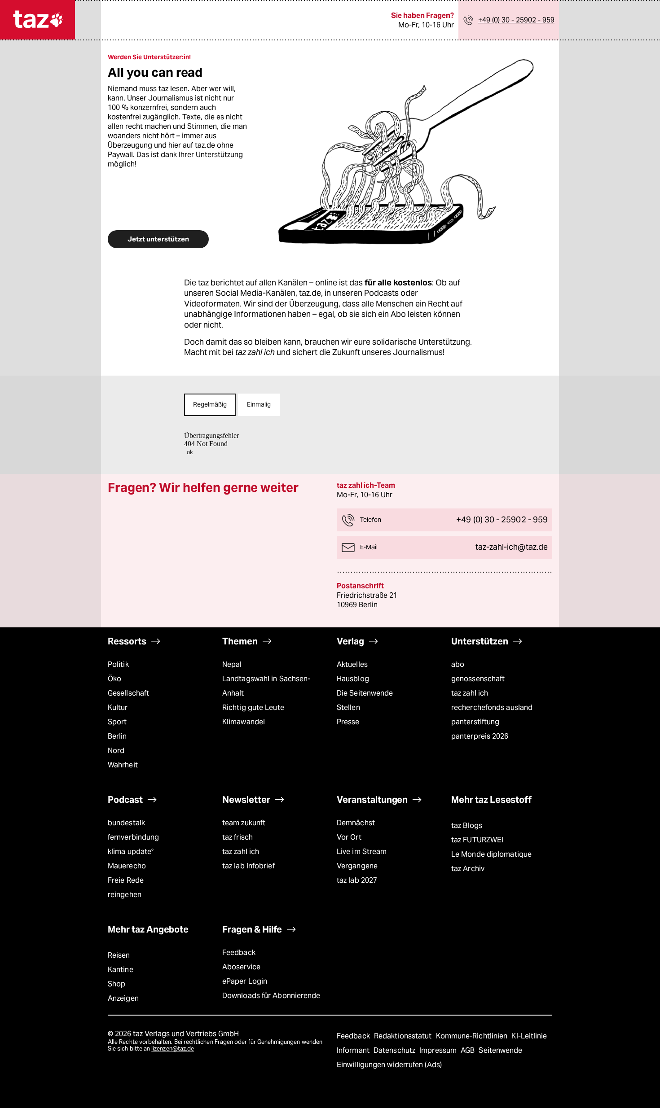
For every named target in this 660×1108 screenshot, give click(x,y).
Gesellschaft (128, 693)
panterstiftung (475, 722)
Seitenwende (500, 1050)
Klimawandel (243, 722)
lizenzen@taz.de (172, 1048)
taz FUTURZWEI (477, 840)
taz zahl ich (469, 693)
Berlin (117, 736)
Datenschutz (395, 1050)
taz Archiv (467, 868)
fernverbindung (133, 837)
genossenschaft (478, 678)
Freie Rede (126, 880)
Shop (116, 984)
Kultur (118, 707)
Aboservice (241, 967)
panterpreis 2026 (480, 736)
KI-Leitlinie (529, 1036)
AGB (468, 1050)
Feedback (238, 952)
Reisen (119, 955)
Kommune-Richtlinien (473, 1036)
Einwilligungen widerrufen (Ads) (389, 1064)
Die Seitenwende (365, 693)
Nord (116, 750)
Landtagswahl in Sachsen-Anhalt (266, 686)
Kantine (120, 969)
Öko (114, 678)
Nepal (232, 664)
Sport (117, 722)
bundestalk (126, 823)
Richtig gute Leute (253, 707)
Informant (354, 1050)
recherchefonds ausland (491, 707)
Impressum (438, 1050)
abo (457, 664)
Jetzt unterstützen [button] (158, 239)
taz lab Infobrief (248, 866)
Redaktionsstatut (404, 1036)
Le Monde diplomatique (491, 854)
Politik (118, 664)
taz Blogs (466, 825)
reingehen (124, 894)
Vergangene (357, 866)
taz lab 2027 (357, 880)
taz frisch (237, 837)
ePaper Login (244, 981)
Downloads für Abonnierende (271, 995)
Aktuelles (352, 664)
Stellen (348, 707)
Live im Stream (362, 851)
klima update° (131, 851)
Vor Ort (349, 837)
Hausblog (353, 678)
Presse (348, 722)
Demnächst (356, 823)
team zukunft (243, 823)
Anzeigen (123, 998)
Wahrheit (123, 765)
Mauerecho (127, 866)
